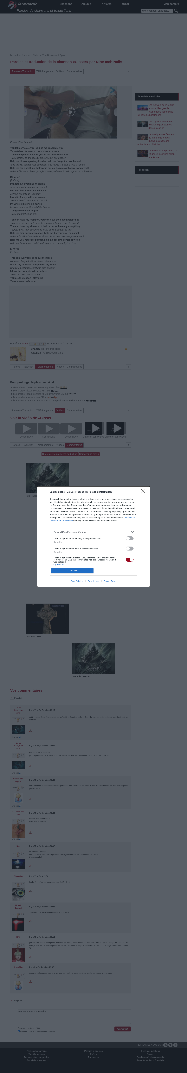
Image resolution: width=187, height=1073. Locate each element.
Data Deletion (77, 581)
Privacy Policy (110, 581)
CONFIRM (72, 571)
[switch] (130, 538)
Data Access (93, 581)
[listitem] (93, 531)
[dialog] (93, 536)
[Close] (144, 492)
